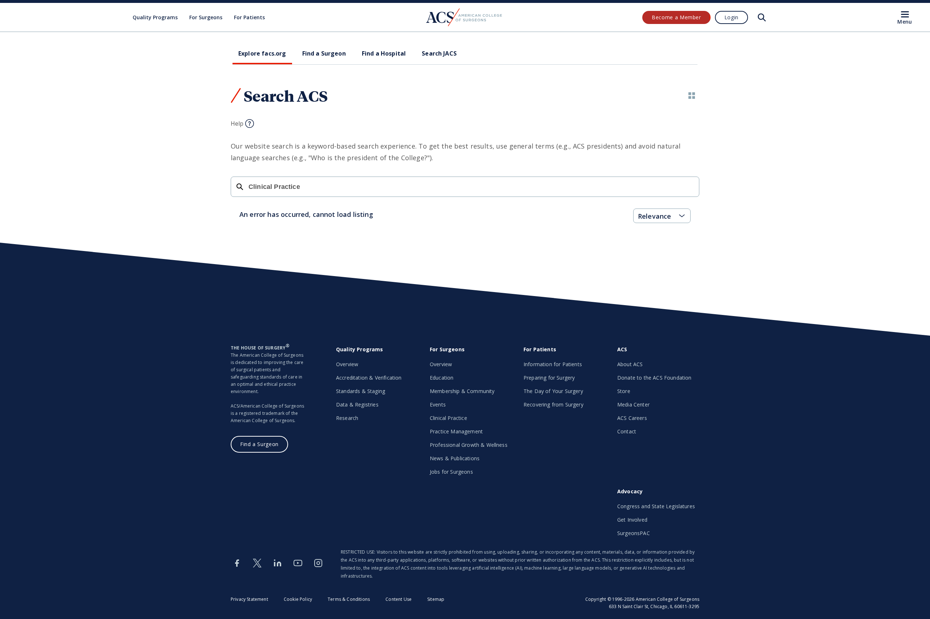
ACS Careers (632, 417)
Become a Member (676, 17)
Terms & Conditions (349, 599)
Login (731, 17)
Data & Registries (357, 404)
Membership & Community (462, 391)
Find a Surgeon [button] (324, 53)
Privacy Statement (249, 599)
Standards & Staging (360, 391)
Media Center (633, 404)
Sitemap (435, 599)
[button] (691, 95)
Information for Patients (552, 364)
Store (623, 391)
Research (347, 417)
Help (237, 124)
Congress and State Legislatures (656, 506)
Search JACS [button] (439, 53)
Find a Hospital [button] (384, 53)
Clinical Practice (448, 417)
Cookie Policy (298, 599)
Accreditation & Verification (368, 377)
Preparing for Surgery (549, 377)
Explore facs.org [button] (262, 53)
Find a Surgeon (259, 444)
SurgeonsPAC (633, 533)
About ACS (630, 364)
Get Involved (632, 519)
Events (438, 404)
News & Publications (455, 458)
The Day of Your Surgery (553, 391)
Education (441, 377)
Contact (626, 431)
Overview (347, 364)
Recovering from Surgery (553, 404)
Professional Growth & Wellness (469, 444)
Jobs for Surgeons (451, 471)
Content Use (398, 599)
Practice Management (456, 431)
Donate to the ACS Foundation (654, 377)
